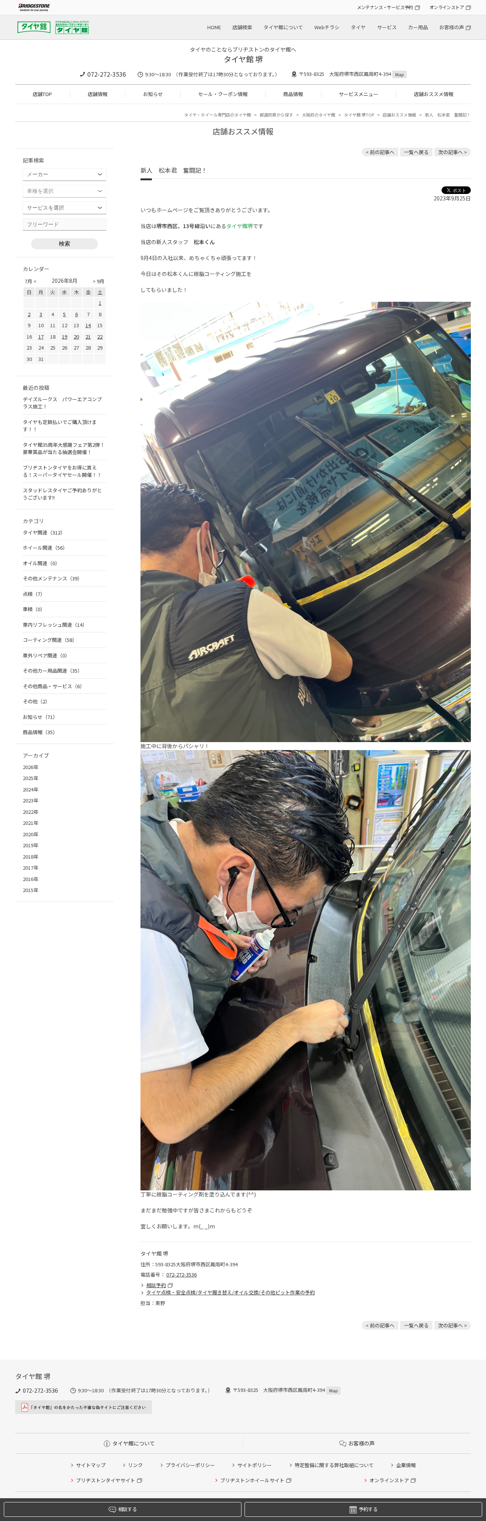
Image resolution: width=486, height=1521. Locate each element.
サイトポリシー (254, 1465)
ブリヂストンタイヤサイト (105, 1480)
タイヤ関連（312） (44, 532)
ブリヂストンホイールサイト (252, 1480)
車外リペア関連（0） (46, 655)
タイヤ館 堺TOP (359, 115)
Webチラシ (326, 27)
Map (399, 74)
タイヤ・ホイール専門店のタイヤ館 (217, 115)
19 (64, 336)
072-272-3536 (106, 74)
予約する (368, 1509)
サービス (387, 27)
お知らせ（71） (40, 716)
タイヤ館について (283, 27)
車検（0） (34, 609)
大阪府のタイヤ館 (318, 115)
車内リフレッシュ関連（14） (55, 624)
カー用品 (418, 27)
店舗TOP (42, 94)
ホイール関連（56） (45, 547)
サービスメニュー (358, 94)
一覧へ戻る (416, 152)
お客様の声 (451, 27)
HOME (214, 27)
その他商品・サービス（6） (54, 686)
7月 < (30, 281)
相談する (127, 1509)
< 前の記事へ (380, 152)
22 (100, 336)
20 (76, 336)
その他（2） (36, 701)
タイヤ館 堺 (243, 59)
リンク (135, 1465)
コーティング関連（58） (50, 639)
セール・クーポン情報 (223, 94)
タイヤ (358, 27)
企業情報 (406, 1465)
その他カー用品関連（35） (52, 670)
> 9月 (98, 281)
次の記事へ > (452, 152)
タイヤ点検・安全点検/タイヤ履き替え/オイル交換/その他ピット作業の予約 (230, 1292)
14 (88, 325)
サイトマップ (91, 1465)
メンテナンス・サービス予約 (385, 7)
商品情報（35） (40, 732)
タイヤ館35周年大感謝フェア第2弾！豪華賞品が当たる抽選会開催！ (64, 448)
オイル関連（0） (41, 563)
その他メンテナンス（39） (52, 578)
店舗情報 (97, 94)
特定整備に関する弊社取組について (334, 1465)
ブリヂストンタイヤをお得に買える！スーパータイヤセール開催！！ (62, 471)
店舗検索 (242, 27)
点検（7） (34, 593)
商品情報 (293, 94)
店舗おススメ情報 (433, 94)
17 (41, 336)
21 (88, 336)
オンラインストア (446, 7)
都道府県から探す (276, 115)
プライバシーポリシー (190, 1465)
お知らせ (153, 94)
